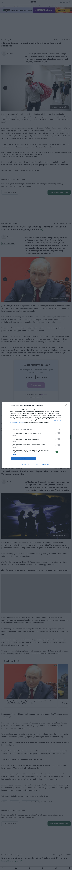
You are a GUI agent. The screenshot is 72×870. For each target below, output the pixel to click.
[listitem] (36, 429)
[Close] (66, 405)
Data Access (36, 464)
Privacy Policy (46, 464)
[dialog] (36, 435)
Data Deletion (26, 464)
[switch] (57, 433)
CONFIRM (23, 458)
